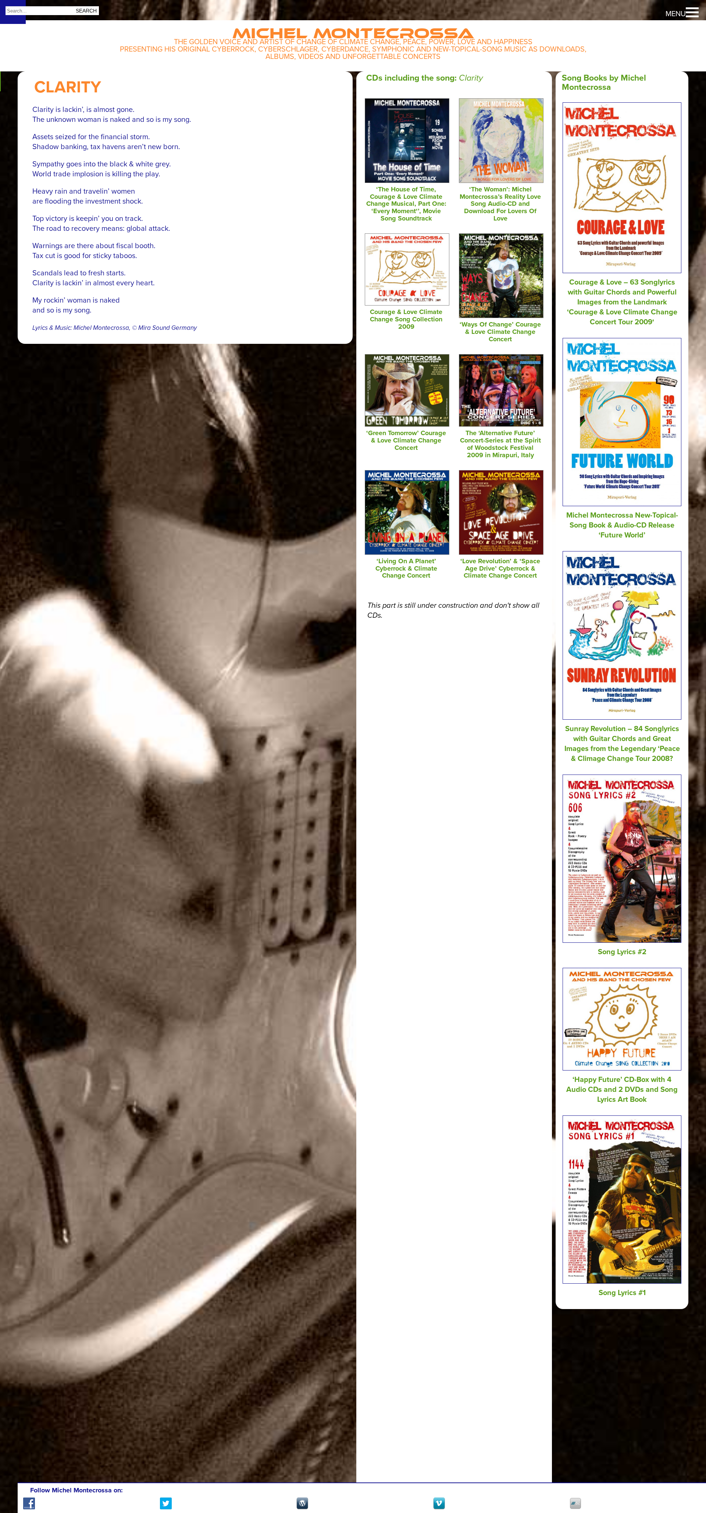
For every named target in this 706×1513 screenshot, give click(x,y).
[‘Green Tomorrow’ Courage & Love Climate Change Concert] (407, 424)
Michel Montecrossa (353, 30)
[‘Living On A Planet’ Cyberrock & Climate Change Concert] (407, 552)
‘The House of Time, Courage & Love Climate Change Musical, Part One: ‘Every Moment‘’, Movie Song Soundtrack (406, 203)
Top (687, 1479)
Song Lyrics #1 (622, 1292)
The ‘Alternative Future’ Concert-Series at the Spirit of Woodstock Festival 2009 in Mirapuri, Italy (500, 444)
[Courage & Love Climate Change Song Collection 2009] (407, 303)
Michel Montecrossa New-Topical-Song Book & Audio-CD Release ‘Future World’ (622, 525)
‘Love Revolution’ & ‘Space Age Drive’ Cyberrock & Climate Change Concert (500, 568)
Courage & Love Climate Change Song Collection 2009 (406, 319)
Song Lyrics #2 (622, 952)
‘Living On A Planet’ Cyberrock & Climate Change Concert (406, 568)
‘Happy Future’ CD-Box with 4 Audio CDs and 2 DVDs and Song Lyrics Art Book (622, 1089)
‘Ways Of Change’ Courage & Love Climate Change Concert (500, 331)
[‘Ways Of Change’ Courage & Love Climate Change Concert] (501, 315)
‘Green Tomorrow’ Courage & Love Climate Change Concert (406, 440)
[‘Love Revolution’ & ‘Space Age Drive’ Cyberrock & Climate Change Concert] (501, 552)
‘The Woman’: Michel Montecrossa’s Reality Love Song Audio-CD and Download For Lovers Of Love (500, 203)
